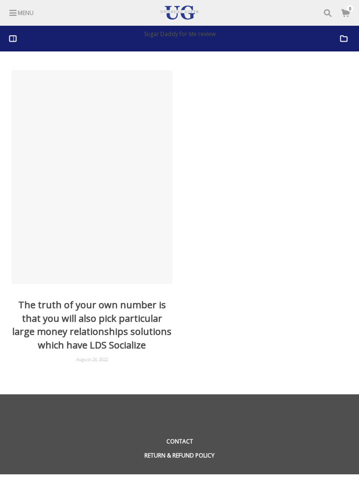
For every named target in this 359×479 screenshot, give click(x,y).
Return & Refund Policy (179, 455)
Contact (179, 441)
